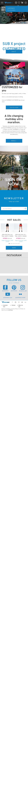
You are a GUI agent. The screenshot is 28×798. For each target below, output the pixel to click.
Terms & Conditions (6, 308)
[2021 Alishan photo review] (14, 164)
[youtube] (7, 294)
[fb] (5, 287)
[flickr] (20, 294)
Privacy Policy (14, 308)
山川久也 (10, 310)
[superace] (8, 2)
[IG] (22, 287)
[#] (14, 287)
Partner (14, 305)
